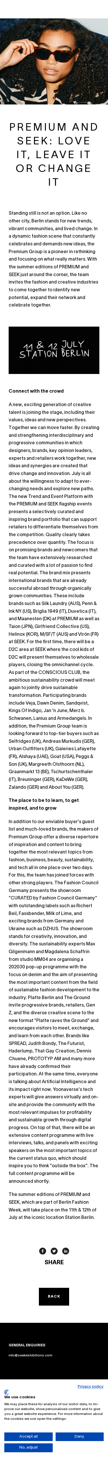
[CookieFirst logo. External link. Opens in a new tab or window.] (6, 1392)
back (54, 1296)
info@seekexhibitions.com (30, 1355)
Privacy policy (91, 1387)
